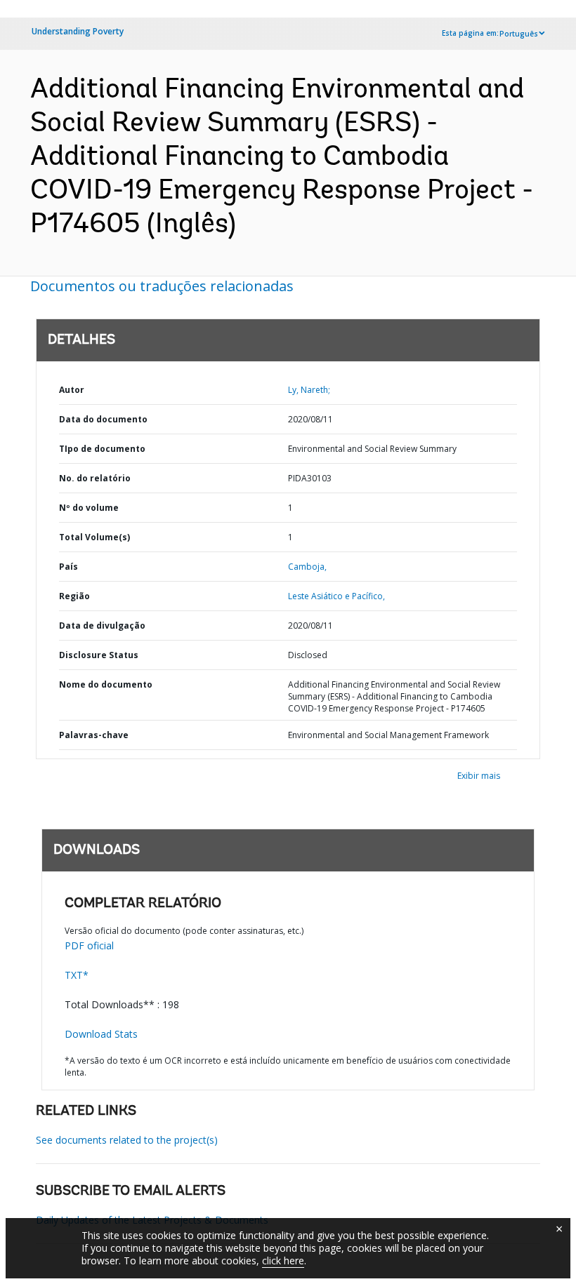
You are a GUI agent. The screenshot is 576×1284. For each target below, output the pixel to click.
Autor (71, 390)
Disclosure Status (98, 655)
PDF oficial (89, 945)
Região (74, 596)
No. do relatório (95, 478)
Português (518, 34)
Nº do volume (89, 508)
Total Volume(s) (94, 537)
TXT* (77, 975)
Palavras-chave (94, 735)
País (68, 567)
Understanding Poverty (78, 31)
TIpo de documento (102, 449)
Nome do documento (105, 684)
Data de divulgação (102, 625)
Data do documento (103, 419)
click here (283, 1260)
